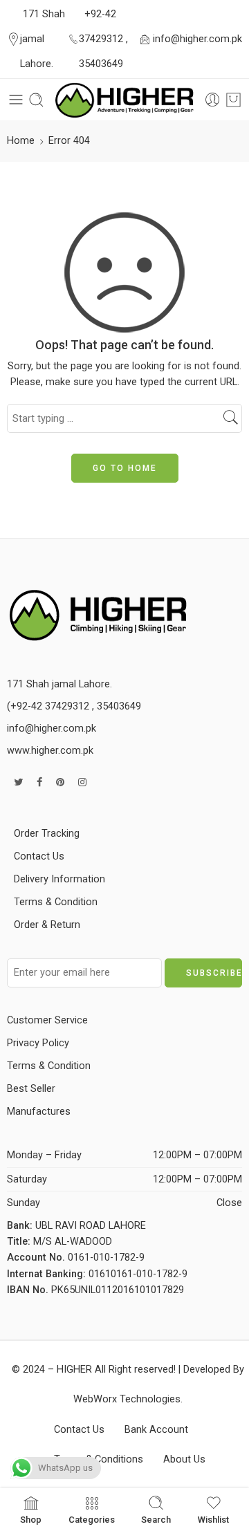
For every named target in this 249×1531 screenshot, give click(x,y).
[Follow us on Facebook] (39, 782)
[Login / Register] (212, 100)
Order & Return (47, 925)
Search (156, 1519)
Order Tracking (47, 833)
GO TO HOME (125, 468)
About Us (184, 1459)
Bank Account (156, 1430)
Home (21, 141)
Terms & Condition (56, 902)
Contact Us (39, 856)
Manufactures (39, 1111)
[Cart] (233, 100)
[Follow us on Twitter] (18, 782)
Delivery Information (59, 879)
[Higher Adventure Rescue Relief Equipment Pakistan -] (124, 100)
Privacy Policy (38, 1043)
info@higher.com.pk (197, 39)
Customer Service (47, 1020)
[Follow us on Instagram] (82, 782)
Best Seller (31, 1089)
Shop (31, 1519)
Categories (91, 1519)
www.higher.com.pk (50, 751)
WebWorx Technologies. (128, 1399)
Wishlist (213, 1519)
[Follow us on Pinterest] (60, 782)
